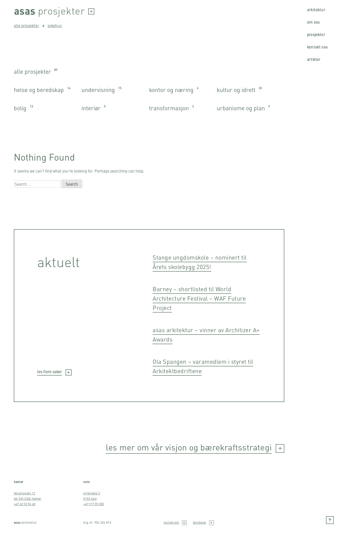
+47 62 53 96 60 (24, 503)
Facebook (199, 522)
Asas (25, 10)
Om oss (313, 22)
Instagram (171, 522)
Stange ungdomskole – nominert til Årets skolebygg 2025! (200, 262)
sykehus (55, 25)
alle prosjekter (26, 25)
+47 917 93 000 (93, 503)
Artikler (313, 59)
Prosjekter (316, 34)
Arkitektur (316, 9)
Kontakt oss (317, 47)
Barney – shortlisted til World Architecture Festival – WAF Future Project (199, 298)
